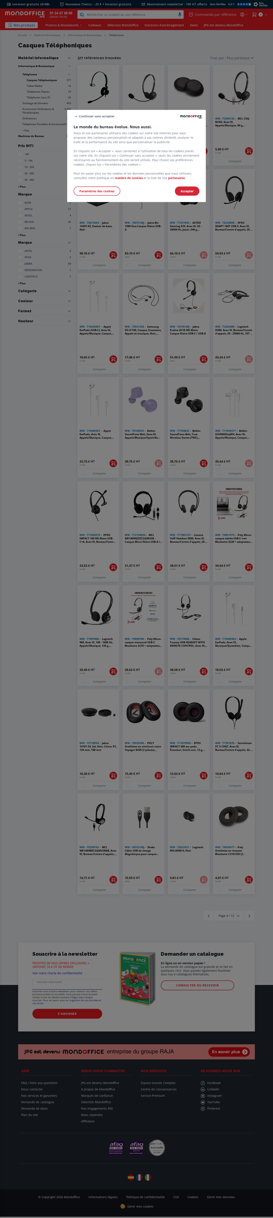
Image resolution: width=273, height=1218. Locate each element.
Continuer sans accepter (97, 116)
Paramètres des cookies (97, 191)
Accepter (187, 191)
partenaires (176, 178)
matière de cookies (129, 178)
